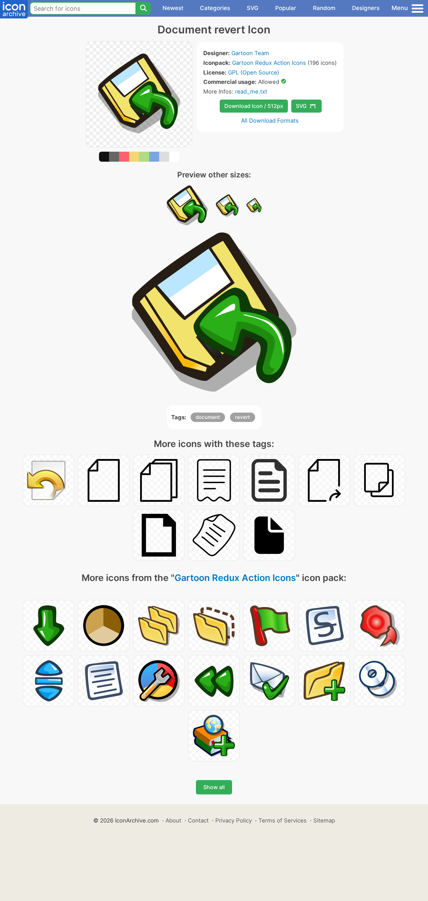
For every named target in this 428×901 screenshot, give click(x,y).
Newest (173, 8)
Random (324, 8)
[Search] (143, 8)
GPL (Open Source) (253, 72)
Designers (366, 8)
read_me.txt (251, 91)
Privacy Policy (233, 820)
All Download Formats (270, 120)
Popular (285, 8)
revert (242, 417)
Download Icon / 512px (253, 106)
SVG (252, 8)
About (173, 820)
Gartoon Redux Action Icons (269, 62)
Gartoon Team (250, 53)
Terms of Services (282, 820)
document (208, 417)
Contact (198, 820)
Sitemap (324, 820)
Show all (214, 787)
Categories (215, 8)
